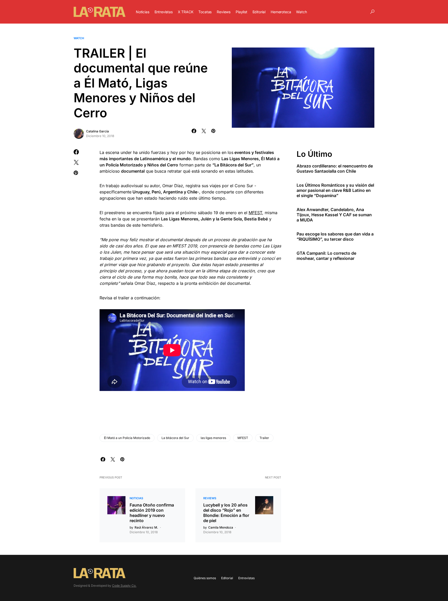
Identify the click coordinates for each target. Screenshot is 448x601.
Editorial (227, 578)
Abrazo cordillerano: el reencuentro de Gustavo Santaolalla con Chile (335, 168)
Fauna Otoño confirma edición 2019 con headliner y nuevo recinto (152, 512)
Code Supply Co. (124, 586)
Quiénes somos (205, 578)
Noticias (136, 498)
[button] (372, 12)
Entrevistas (246, 578)
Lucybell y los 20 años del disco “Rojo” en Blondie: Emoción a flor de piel (226, 512)
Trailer (264, 438)
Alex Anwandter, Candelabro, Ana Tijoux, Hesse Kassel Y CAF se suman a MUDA (334, 214)
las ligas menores (213, 438)
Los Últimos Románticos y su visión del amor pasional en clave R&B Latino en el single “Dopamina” (335, 190)
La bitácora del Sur (175, 438)
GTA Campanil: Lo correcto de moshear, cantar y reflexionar (326, 256)
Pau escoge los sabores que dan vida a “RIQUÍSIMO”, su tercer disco (335, 236)
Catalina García (97, 131)
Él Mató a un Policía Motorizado (127, 438)
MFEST (255, 212)
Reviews (209, 498)
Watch (79, 38)
